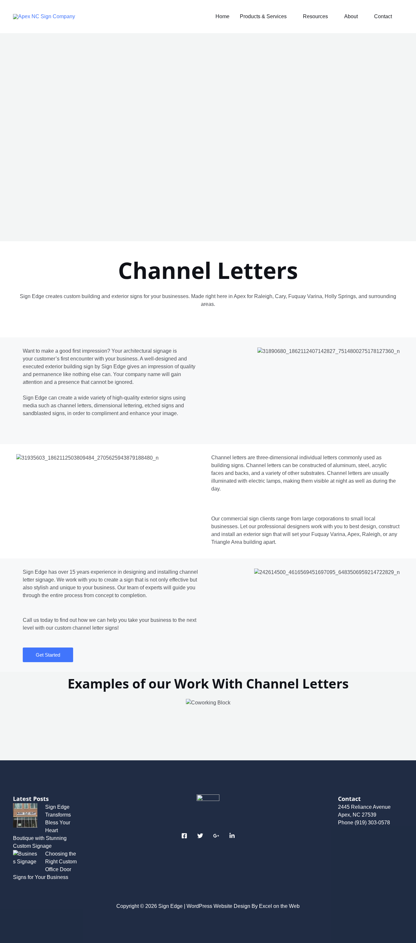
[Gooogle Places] (216, 836)
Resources (315, 16)
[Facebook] (184, 836)
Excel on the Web (279, 906)
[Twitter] (200, 836)
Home (222, 16)
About (351, 16)
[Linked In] (232, 836)
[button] (23, 723)
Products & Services (263, 16)
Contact (383, 16)
